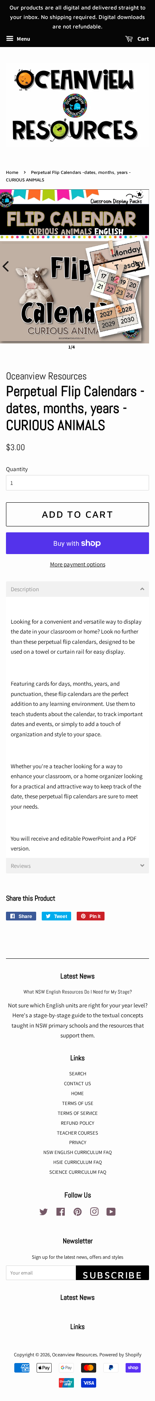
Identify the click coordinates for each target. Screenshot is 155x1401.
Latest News (77, 976)
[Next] (137, 266)
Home (12, 172)
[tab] (77, 589)
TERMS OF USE (77, 1103)
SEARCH (77, 1073)
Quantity (17, 469)
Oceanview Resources (74, 1354)
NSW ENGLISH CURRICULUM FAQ (77, 1152)
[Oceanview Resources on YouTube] (111, 1213)
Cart (142, 39)
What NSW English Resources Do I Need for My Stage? (77, 992)
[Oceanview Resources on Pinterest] (77, 1213)
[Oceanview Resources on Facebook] (60, 1213)
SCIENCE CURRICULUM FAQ (77, 1172)
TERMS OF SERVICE (78, 1113)
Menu (22, 39)
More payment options (77, 564)
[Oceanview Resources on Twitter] (43, 1213)
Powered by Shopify (120, 1354)
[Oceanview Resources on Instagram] (94, 1213)
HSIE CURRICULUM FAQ (77, 1162)
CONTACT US (77, 1083)
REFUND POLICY (77, 1123)
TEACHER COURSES (77, 1132)
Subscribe (112, 1274)
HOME (77, 1093)
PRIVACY (77, 1142)
